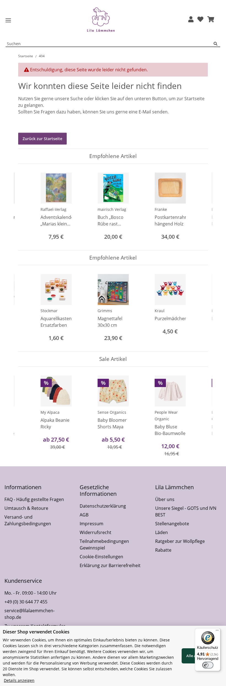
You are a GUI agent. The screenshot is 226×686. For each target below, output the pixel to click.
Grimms (105, 310)
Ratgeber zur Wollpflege (180, 541)
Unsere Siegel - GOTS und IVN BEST (185, 511)
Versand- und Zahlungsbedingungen (27, 520)
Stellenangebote (172, 524)
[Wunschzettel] (200, 19)
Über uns (164, 499)
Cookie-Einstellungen (101, 557)
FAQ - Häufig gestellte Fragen (34, 499)
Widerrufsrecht (95, 532)
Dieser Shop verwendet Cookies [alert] (36, 632)
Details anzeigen (19, 680)
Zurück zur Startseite (42, 138)
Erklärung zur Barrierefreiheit (110, 565)
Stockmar (49, 310)
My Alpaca (50, 412)
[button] (190, 19)
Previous (27, 206)
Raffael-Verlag (53, 209)
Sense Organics (112, 412)
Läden (161, 532)
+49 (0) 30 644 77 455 (25, 602)
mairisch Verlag (112, 209)
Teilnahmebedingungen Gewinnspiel (104, 544)
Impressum (91, 524)
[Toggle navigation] (8, 20)
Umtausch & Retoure (26, 508)
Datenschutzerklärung (103, 506)
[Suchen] (217, 44)
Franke (161, 209)
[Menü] (217, 631)
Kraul (160, 310)
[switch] (207, 665)
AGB (84, 515)
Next (198, 206)
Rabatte (163, 550)
